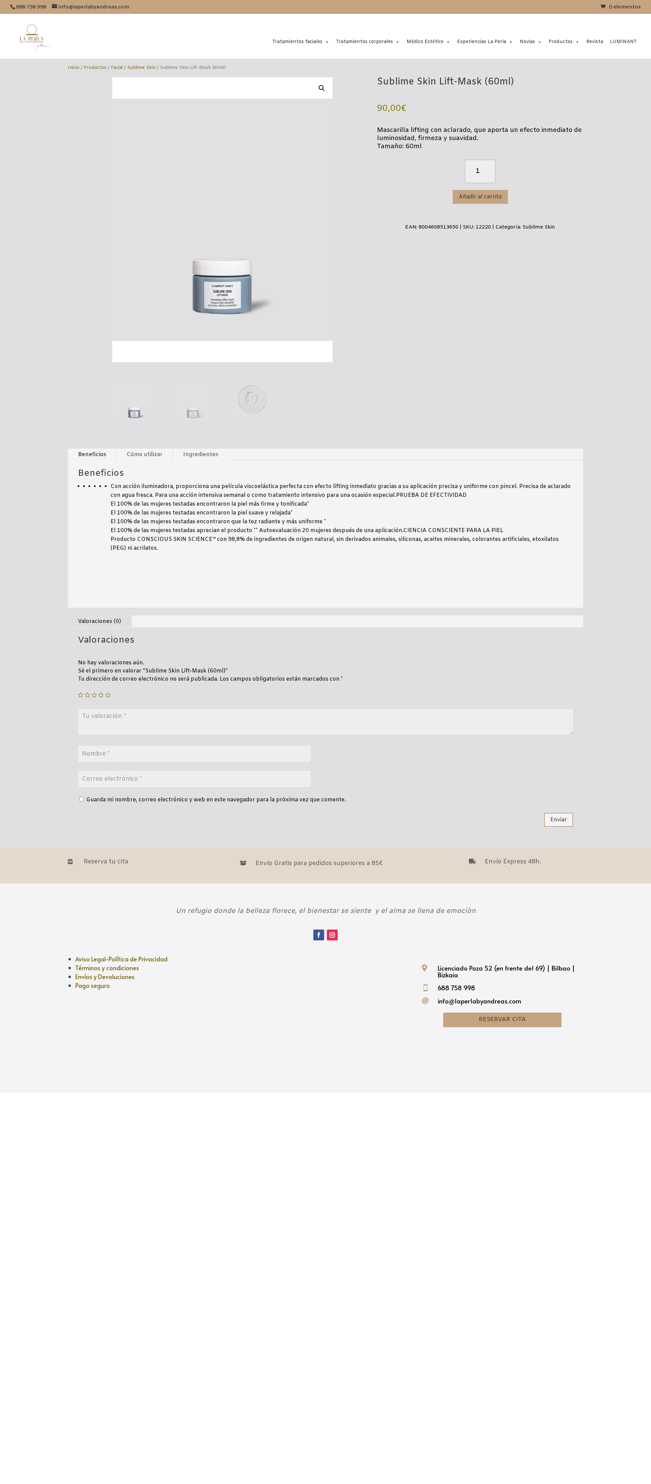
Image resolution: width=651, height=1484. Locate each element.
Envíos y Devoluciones (105, 976)
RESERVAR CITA (502, 1019)
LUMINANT (623, 42)
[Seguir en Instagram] (332, 935)
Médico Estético (425, 42)
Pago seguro (92, 985)
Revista (594, 42)
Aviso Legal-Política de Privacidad (121, 959)
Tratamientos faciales (297, 42)
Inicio (73, 68)
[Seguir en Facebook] (318, 935)
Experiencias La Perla (481, 42)
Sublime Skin (141, 68)
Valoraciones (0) (99, 621)
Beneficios (92, 454)
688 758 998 (456, 987)
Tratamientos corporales (364, 42)
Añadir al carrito (480, 196)
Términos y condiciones (107, 967)
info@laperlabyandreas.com (479, 1000)
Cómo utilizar (144, 454)
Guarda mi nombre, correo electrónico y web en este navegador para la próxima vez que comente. (216, 799)
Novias (527, 42)
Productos (561, 42)
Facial (117, 68)
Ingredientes (200, 454)
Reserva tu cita (106, 862)
